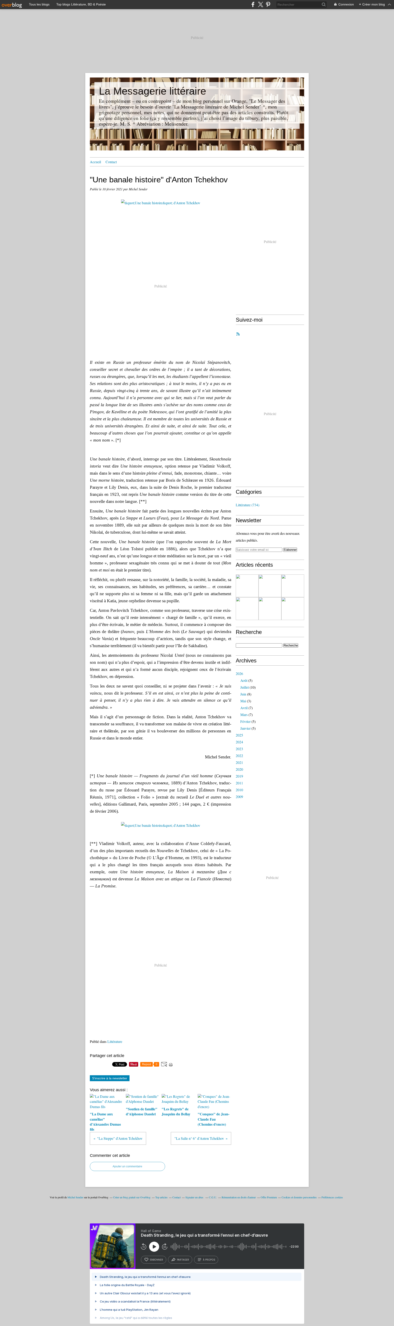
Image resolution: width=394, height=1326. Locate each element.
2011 (239, 783)
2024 (239, 741)
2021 (239, 762)
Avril (244, 707)
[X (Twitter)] (260, 4)
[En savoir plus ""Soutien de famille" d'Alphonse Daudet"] (270, 585)
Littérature (114, 1041)
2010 (239, 789)
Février (245, 721)
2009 (239, 796)
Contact (111, 161)
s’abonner (156, 1259)
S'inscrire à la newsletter (109, 1078)
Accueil (95, 161)
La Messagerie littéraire (152, 91)
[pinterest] (268, 4)
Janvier (245, 728)
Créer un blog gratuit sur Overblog (131, 1197)
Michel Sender (75, 1197)
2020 (239, 769)
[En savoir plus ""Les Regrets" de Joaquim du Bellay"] (292, 585)
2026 (239, 673)
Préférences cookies (332, 1197)
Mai (243, 700)
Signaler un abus (194, 1197)
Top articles (161, 1197)
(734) (247, 504)
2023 (239, 748)
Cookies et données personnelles (299, 1197)
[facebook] (253, 4)
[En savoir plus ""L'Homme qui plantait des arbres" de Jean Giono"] (292, 608)
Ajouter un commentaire (127, 1166)
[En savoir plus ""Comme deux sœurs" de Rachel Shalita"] (270, 608)
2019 (239, 776)
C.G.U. (213, 1197)
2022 (239, 755)
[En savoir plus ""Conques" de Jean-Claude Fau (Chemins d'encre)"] (247, 608)
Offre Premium (269, 1197)
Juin (243, 694)
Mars (244, 714)
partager (183, 1259)
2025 (239, 735)
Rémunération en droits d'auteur (239, 1197)
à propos (209, 1259)
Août (243, 680)
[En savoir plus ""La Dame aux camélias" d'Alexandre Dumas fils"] (247, 585)
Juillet (244, 687)
